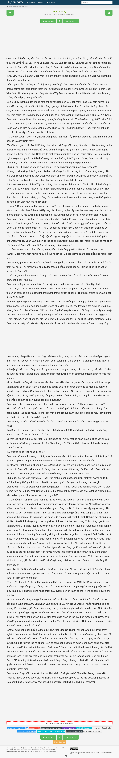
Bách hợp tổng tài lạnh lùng (92, 731)
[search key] (95, 2)
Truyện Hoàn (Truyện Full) (17, 748)
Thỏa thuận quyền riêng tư (49, 751)
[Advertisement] (59, 42)
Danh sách (31, 2)
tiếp (70, 21)
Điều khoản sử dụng (23, 751)
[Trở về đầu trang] (66, 755)
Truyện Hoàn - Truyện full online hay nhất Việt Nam (16, 2)
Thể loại (41, 2)
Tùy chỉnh (51, 2)
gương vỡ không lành (69, 728)
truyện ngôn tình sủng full (102, 728)
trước (49, 21)
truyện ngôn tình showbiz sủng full (27, 731)
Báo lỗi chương (60, 742)
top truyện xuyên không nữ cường (51, 728)
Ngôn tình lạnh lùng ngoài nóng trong (51, 731)
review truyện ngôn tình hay (17, 728)
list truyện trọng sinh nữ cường (74, 731)
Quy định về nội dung (35, 751)
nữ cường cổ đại (34, 728)
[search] (110, 2)
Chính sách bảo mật (12, 751)
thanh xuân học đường (84, 728)
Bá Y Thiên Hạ (59, 11)
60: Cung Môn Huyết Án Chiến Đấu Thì (59, 14)
